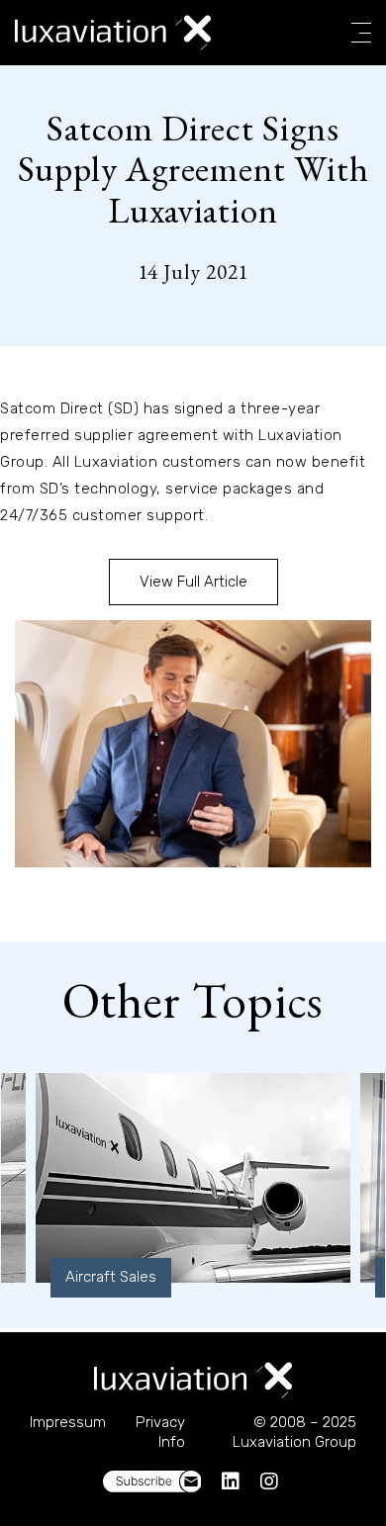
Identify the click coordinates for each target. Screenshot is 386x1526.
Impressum (68, 1422)
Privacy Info (160, 1432)
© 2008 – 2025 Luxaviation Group (294, 1432)
